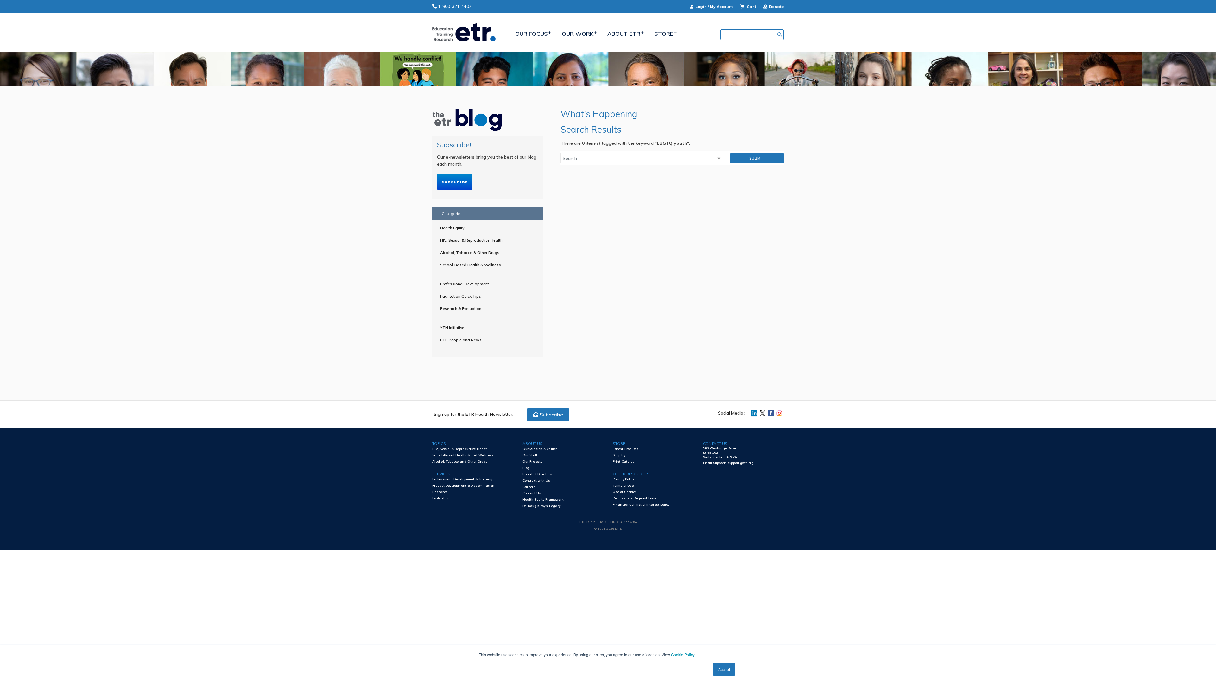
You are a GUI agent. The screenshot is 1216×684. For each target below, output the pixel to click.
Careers (528, 487)
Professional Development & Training (462, 479)
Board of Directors (537, 474)
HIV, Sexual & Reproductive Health (471, 240)
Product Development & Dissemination (463, 486)
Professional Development (464, 284)
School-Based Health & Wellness (470, 265)
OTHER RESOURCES (631, 474)
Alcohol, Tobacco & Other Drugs (469, 252)
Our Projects (532, 461)
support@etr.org (740, 463)
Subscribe (455, 181)
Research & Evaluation (460, 308)
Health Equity (452, 227)
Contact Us (531, 493)
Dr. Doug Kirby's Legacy (541, 506)
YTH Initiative (452, 327)
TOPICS (439, 443)
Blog (526, 468)
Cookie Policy (682, 654)
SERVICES (441, 474)
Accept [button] (724, 669)
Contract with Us (536, 480)
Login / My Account (714, 6)
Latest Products (626, 449)
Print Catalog (624, 461)
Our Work (577, 33)
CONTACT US (715, 443)
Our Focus (531, 33)
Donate (776, 6)
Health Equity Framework (543, 499)
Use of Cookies (625, 492)
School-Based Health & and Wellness (462, 455)
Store (663, 33)
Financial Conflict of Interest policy (641, 505)
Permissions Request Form (634, 498)
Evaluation (441, 498)
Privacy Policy (623, 479)
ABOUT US (532, 443)
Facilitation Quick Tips (460, 296)
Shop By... (620, 455)
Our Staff (529, 455)
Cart (751, 6)
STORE (619, 443)
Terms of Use (623, 486)
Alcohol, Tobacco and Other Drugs (459, 461)
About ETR (623, 33)
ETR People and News (461, 340)
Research (439, 492)
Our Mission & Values (540, 449)
